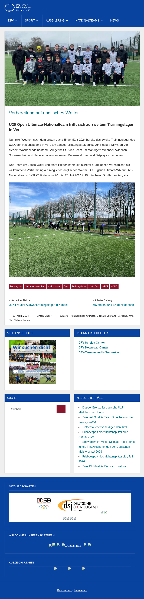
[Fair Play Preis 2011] (83, 570)
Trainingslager (79, 286)
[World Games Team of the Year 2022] (69, 570)
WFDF (105, 286)
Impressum (80, 590)
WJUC (114, 286)
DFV (11, 20)
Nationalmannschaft (35, 286)
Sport (30, 20)
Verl (97, 286)
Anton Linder (44, 315)
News (114, 20)
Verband (122, 315)
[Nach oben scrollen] (138, 593)
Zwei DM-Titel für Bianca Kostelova (104, 466)
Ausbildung (55, 20)
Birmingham (16, 286)
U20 (91, 286)
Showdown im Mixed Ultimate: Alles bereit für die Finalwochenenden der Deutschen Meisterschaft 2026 (106, 446)
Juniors (64, 315)
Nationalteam (54, 286)
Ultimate (90, 315)
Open (66, 286)
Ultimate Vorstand (106, 315)
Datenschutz (64, 590)
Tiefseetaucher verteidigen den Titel (104, 427)
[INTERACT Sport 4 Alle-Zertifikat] (55, 570)
